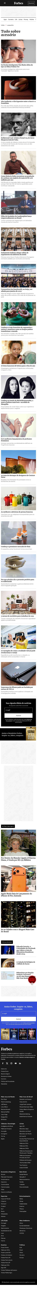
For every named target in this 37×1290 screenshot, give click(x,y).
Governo (22, 1255)
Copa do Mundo (5, 1199)
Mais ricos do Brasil (26, 1097)
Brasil (21, 1250)
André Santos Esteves (26, 1116)
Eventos (22, 1206)
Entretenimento (25, 1196)
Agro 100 (22, 1126)
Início (3, 25)
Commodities (5, 1184)
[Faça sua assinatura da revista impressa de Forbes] (5, 1034)
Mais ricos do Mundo (8, 1097)
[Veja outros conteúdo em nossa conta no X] (7, 1063)
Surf (2, 1209)
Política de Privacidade (29, 1022)
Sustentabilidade (24, 1225)
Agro (5, 19)
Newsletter (4, 1084)
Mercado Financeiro (6, 1177)
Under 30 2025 (24, 1167)
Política (22, 1245)
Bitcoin (3, 1174)
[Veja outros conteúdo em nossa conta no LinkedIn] (20, 1063)
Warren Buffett (5, 1112)
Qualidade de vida (6, 1230)
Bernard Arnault (5, 1109)
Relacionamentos (25, 1179)
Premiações (23, 1211)
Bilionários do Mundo (26, 1134)
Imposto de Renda (6, 1192)
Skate (2, 1211)
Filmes (21, 1201)
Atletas (3, 1216)
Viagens (3, 1225)
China (21, 1252)
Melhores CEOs (24, 1143)
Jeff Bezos (4, 1104)
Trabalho (22, 1184)
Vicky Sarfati (23, 1102)
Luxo (2, 1233)
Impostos (4, 1182)
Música (22, 1209)
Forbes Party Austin (6, 1260)
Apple (2, 1139)
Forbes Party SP (5, 1262)
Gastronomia (5, 1228)
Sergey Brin (4, 1117)
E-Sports (3, 1201)
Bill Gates (4, 1119)
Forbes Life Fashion (6, 1255)
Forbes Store (4, 1071)
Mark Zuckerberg (6, 1102)
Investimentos (5, 1179)
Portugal (3, 1223)
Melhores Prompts (6, 1128)
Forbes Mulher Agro (6, 1272)
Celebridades (23, 1204)
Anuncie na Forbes (6, 1076)
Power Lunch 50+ (6, 1252)
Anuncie (31, 3)
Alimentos (22, 1230)
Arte (2, 1235)
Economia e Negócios (8, 1172)
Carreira (11, 19)
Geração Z (23, 1177)
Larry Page (4, 1114)
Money (26, 19)
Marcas (3, 1238)
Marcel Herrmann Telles (26, 1107)
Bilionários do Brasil (25, 1131)
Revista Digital (5, 1074)
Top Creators (23, 1165)
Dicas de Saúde (24, 1187)
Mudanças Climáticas (26, 1228)
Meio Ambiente (25, 1220)
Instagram (4, 1134)
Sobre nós (4, 1069)
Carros (3, 1241)
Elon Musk (4, 1099)
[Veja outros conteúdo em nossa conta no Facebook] (2, 1063)
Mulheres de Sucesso (25, 1160)
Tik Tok (3, 1136)
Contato (3, 1079)
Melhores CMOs (24, 1148)
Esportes (4, 1196)
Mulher (32, 19)
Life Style (4, 1220)
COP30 (22, 1233)
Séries (21, 1199)
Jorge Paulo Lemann (25, 1104)
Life (16, 19)
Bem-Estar (23, 1172)
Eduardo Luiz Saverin (25, 1099)
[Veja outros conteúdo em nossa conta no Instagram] (11, 1063)
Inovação (4, 1131)
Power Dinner (5, 1247)
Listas (20, 19)
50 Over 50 (23, 1136)
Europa (22, 1257)
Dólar (2, 1189)
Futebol (3, 1206)
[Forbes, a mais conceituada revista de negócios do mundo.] (18, 1049)
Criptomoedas (5, 1187)
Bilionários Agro (24, 1128)
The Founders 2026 (25, 1162)
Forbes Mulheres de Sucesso (9, 1270)
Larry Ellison (4, 1107)
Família (22, 1182)
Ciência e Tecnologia (8, 1123)
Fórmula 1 (3, 1204)
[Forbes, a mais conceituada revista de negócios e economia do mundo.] (18, 3)
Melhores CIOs (24, 1146)
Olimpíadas (4, 1214)
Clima (21, 1223)
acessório (10, 25)
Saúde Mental (24, 1174)
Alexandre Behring (25, 1114)
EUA (21, 1247)
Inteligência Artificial (7, 1126)
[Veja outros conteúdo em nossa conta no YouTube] (15, 1063)
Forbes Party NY (5, 1257)
